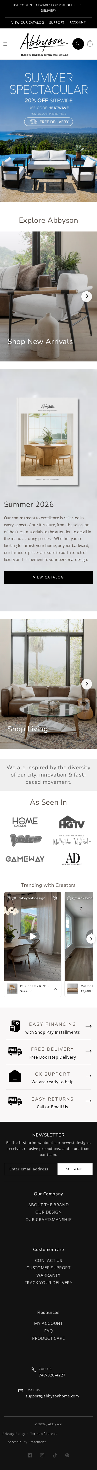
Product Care (48, 1338)
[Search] (78, 44)
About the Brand (48, 1205)
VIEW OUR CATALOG (27, 22)
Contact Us (48, 1260)
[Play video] (33, 936)
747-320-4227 (52, 1374)
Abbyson (55, 1424)
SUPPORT (56, 22)
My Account (48, 1323)
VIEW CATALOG (48, 577)
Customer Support (48, 1267)
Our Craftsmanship (48, 1219)
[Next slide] (86, 296)
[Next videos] (91, 939)
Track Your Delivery (49, 1282)
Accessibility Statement (27, 1442)
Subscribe (75, 1169)
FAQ (48, 1331)
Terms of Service (43, 1434)
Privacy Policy (13, 1434)
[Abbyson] (44, 43)
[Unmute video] (55, 898)
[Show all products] (55, 988)
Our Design (48, 1212)
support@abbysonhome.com (52, 1395)
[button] (90, 44)
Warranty (48, 1275)
